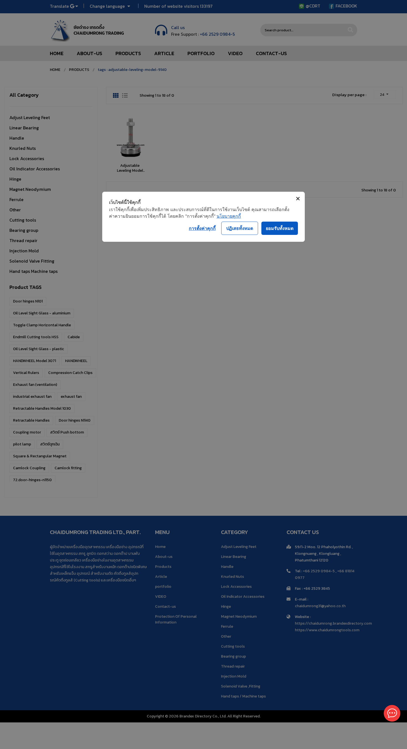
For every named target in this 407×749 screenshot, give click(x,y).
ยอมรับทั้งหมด (279, 228)
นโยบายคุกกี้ (229, 216)
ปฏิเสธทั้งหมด (239, 228)
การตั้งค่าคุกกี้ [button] (202, 228)
